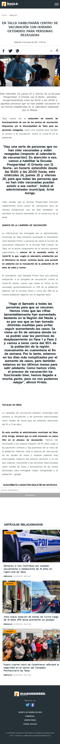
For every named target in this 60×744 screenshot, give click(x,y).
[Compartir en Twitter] (10, 52)
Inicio (4, 15)
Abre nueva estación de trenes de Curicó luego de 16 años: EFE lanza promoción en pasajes (31, 618)
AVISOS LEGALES (30, 724)
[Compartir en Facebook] (3, 52)
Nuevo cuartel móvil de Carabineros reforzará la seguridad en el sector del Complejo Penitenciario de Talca (31, 667)
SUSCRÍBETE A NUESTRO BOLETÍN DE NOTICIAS (30, 485)
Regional (13, 15)
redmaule (8, 576)
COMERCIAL (30, 716)
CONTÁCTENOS (30, 720)
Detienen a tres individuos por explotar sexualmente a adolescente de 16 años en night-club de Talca (28, 569)
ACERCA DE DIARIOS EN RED (30, 712)
